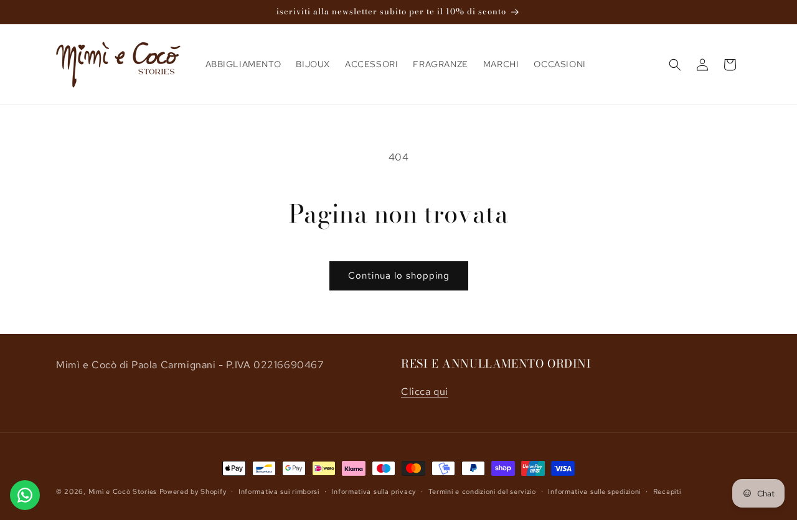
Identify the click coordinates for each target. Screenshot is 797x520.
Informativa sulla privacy (373, 491)
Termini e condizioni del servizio (482, 491)
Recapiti (667, 491)
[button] (675, 64)
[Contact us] (25, 495)
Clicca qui (424, 391)
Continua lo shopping (399, 275)
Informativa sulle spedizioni (594, 491)
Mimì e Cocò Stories (123, 491)
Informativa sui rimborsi (278, 491)
